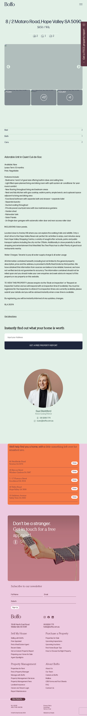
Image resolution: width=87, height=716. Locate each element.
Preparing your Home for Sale (22, 654)
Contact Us (50, 688)
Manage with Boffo (18, 675)
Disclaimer (47, 707)
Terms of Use (47, 709)
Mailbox (48, 678)
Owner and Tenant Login (20, 688)
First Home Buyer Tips (54, 648)
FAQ (47, 685)
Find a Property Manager (20, 672)
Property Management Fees (21, 681)
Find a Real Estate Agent (20, 645)
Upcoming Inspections (54, 641)
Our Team (49, 672)
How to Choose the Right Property (58, 651)
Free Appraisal (16, 641)
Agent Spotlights (17, 657)
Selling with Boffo (17, 638)
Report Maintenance (18, 691)
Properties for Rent (18, 669)
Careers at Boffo (52, 675)
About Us (49, 669)
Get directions (11, 316)
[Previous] (8, 67)
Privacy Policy (48, 706)
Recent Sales (16, 648)
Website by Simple (49, 713)
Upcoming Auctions (53, 645)
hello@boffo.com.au (52, 627)
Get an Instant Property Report (22, 651)
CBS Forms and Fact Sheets (56, 681)
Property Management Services (22, 678)
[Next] (79, 67)
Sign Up (15, 607)
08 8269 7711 (45, 418)
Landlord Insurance (18, 685)
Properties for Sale (52, 638)
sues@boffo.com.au (45, 421)
